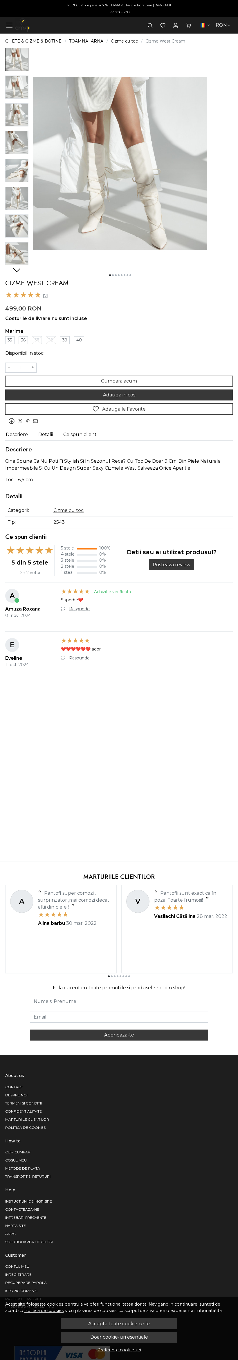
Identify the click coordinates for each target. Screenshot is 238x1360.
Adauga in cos (119, 395)
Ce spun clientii (80, 434)
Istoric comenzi (21, 1291)
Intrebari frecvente (25, 1217)
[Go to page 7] (126, 976)
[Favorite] (163, 25)
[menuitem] (16, 59)
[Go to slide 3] (116, 275)
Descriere (17, 434)
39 (64, 340)
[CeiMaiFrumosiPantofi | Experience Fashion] (22, 25)
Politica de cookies (44, 1310)
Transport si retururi (28, 1176)
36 (23, 340)
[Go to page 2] (112, 976)
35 (10, 340)
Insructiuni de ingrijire (28, 1201)
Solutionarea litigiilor (29, 1242)
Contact (14, 1087)
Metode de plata (22, 1168)
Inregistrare (18, 1274)
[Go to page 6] (123, 976)
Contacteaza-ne (22, 1209)
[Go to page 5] (120, 976)
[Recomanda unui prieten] (37, 421)
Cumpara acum (119, 381)
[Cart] (188, 25)
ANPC (10, 1234)
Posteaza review (171, 564)
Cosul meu (16, 1160)
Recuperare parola (26, 1282)
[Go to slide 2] (113, 275)
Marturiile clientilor (27, 1119)
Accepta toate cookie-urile (119, 1323)
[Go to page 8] (129, 976)
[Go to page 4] (117, 976)
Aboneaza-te (119, 1035)
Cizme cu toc (124, 41)
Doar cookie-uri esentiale (119, 1337)
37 (37, 340)
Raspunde (79, 608)
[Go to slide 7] (127, 275)
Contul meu (17, 1266)
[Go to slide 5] (121, 275)
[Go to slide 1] (110, 275)
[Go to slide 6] (124, 275)
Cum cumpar (17, 1152)
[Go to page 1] (109, 976)
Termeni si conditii (23, 1103)
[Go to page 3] (115, 976)
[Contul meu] (175, 25)
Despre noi (16, 1095)
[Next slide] (16, 270)
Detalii (45, 434)
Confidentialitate (23, 1111)
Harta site (15, 1225)
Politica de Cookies (25, 1127)
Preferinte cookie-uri (119, 1349)
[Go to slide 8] (130, 275)
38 (50, 340)
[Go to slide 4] (119, 275)
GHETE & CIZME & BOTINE (33, 41)
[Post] (22, 421)
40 (79, 340)
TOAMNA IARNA (86, 41)
